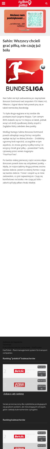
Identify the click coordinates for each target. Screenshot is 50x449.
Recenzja (42, 367)
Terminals (7, 344)
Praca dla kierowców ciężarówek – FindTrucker (22, 347)
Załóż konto (42, 373)
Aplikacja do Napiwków (12, 342)
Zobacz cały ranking (13, 393)
